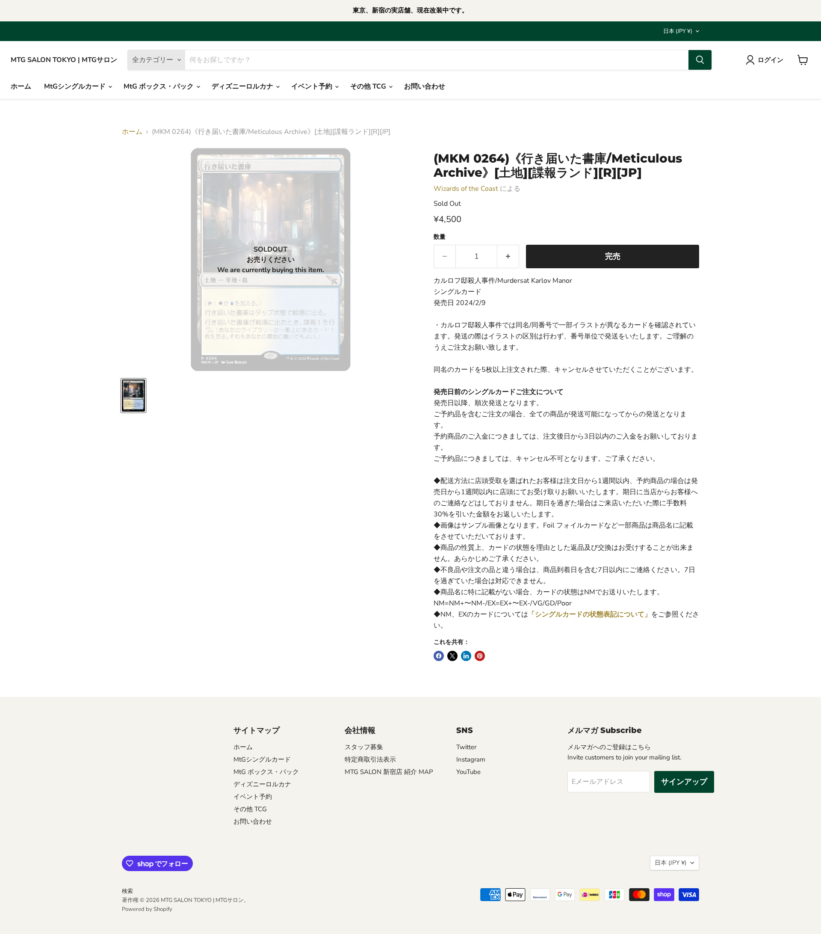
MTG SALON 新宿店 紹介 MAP (389, 772)
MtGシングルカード (75, 86)
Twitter (466, 747)
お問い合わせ (424, 86)
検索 (127, 891)
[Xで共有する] (452, 656)
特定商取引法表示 (370, 759)
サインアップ (684, 782)
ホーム (21, 86)
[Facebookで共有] (439, 656)
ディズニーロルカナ (243, 86)
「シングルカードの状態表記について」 (589, 614)
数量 (440, 237)
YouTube (468, 772)
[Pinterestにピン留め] (480, 656)
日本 (677, 31)
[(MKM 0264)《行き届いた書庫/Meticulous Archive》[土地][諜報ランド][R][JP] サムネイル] (133, 395)
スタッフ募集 (364, 747)
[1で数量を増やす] (508, 256)
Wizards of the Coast (466, 188)
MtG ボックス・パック (159, 86)
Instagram (470, 759)
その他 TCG (369, 86)
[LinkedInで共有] (466, 656)
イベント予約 (312, 86)
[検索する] (700, 60)
